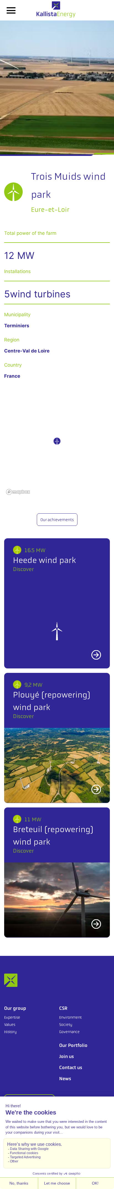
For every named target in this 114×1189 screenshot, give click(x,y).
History (10, 1031)
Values (9, 1024)
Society (65, 1024)
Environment (70, 1017)
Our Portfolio (73, 1045)
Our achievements (57, 519)
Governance (69, 1031)
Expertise (12, 1017)
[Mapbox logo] (18, 492)
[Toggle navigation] (11, 10)
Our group (15, 1008)
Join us (66, 1056)
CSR (63, 1008)
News (65, 1078)
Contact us (70, 1067)
